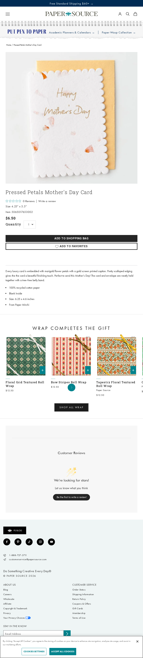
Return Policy (79, 599)
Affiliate (7, 603)
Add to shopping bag (71, 238)
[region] (71, 118)
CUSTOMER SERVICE (84, 584)
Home (8, 45)
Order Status (78, 589)
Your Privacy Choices (14, 617)
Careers (7, 594)
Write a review (47, 201)
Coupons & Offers (81, 603)
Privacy (7, 613)
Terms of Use (78, 617)
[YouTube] (51, 541)
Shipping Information (83, 594)
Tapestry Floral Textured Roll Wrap (115, 384)
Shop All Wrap (71, 407)
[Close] (137, 641)
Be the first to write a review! (71, 497)
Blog (5, 589)
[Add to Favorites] (42, 338)
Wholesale (8, 599)
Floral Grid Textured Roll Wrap (25, 384)
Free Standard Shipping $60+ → (71, 3)
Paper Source (103, 390)
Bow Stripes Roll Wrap (68, 382)
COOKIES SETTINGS (34, 651)
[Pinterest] (17, 541)
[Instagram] (40, 541)
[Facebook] (6, 541)
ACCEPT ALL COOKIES (62, 651)
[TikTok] (29, 541)
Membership (78, 613)
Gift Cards (77, 608)
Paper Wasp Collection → (119, 32)
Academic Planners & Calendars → (72, 32)
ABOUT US (9, 584)
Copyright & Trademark (15, 608)
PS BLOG (18, 530)
